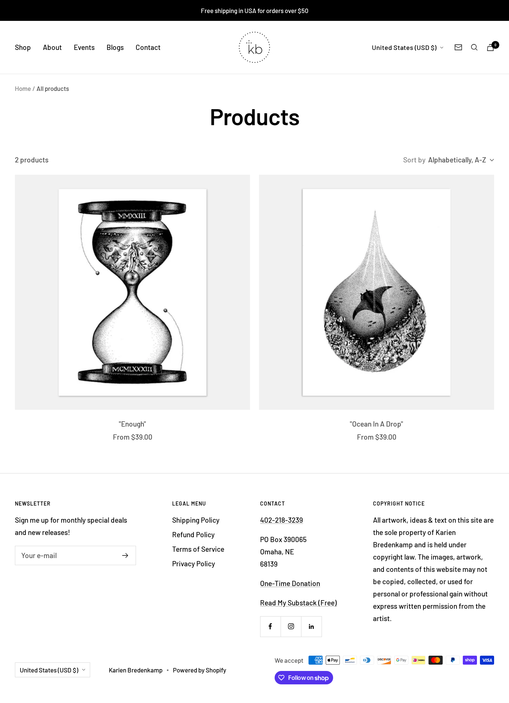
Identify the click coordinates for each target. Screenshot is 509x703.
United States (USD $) (404, 47)
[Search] (474, 47)
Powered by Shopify (199, 670)
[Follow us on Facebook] (270, 626)
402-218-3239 (281, 520)
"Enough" (132, 423)
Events (84, 47)
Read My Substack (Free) (298, 602)
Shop (23, 47)
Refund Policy (193, 534)
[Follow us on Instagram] (291, 626)
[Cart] (490, 47)
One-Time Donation (290, 583)
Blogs (115, 47)
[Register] (125, 555)
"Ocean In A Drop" (376, 423)
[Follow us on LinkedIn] (311, 626)
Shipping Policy (195, 520)
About (52, 47)
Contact (148, 47)
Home (23, 88)
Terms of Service (198, 549)
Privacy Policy (193, 563)
